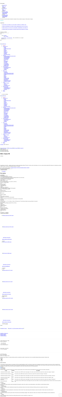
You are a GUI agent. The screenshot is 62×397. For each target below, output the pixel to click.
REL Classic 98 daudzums (4, 168)
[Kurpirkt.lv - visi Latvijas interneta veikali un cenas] (15, 328)
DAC (3, 9)
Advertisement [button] (2, 390)
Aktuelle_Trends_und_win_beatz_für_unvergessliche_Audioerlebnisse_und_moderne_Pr (15, 27)
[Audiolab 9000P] (5, 11)
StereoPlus (1, 144)
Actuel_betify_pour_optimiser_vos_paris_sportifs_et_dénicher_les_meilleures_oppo (14, 24)
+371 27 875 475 (3, 37)
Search (2, 38)
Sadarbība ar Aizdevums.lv (4, 333)
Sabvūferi (28, 167)
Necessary (3, 367)
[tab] (32, 171)
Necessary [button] (1, 366)
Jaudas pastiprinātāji (5, 12)
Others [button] (1, 393)
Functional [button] (1, 382)
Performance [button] (2, 385)
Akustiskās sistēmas (13, 167)
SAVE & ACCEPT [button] (3, 396)
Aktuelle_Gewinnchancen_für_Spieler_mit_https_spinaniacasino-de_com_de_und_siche (15, 26)
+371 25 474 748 (9, 37)
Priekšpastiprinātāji (5, 15)
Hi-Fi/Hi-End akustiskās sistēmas (21, 167)
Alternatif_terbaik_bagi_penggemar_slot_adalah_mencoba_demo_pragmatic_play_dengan (15, 29)
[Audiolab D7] (4, 8)
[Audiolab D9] (4, 5)
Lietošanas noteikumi (3, 335)
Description (3, 171)
